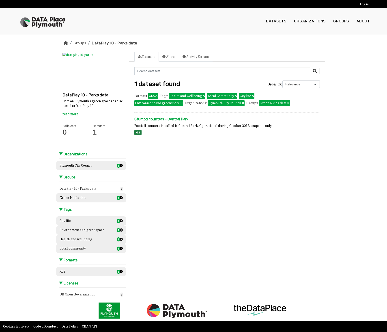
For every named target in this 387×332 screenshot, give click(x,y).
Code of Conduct (45, 326)
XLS (138, 132)
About (363, 21)
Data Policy (70, 326)
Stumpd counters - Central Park (161, 119)
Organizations (310, 21)
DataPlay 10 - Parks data (114, 43)
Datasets (276, 21)
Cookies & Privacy (16, 326)
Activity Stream (197, 57)
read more (70, 114)
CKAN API (89, 326)
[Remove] (156, 96)
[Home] (66, 43)
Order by (274, 84)
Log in (364, 4)
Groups (341, 21)
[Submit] (315, 71)
